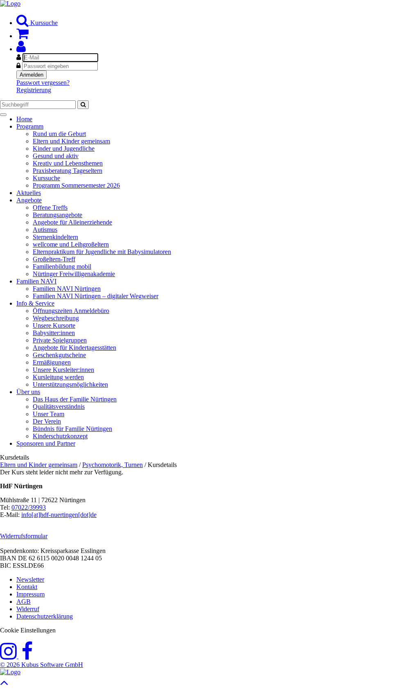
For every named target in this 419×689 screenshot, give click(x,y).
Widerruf (27, 608)
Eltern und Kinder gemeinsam (38, 464)
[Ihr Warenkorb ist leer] (22, 35)
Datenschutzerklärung (44, 616)
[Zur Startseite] (10, 3)
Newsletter (30, 579)
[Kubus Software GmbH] (10, 672)
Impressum (30, 594)
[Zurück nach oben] (4, 684)
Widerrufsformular (23, 536)
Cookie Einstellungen (28, 630)
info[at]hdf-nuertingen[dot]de (59, 514)
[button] (21, 48)
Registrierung (33, 89)
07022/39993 (28, 507)
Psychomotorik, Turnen (112, 464)
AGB (23, 601)
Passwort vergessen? (43, 82)
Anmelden (31, 75)
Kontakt (26, 586)
